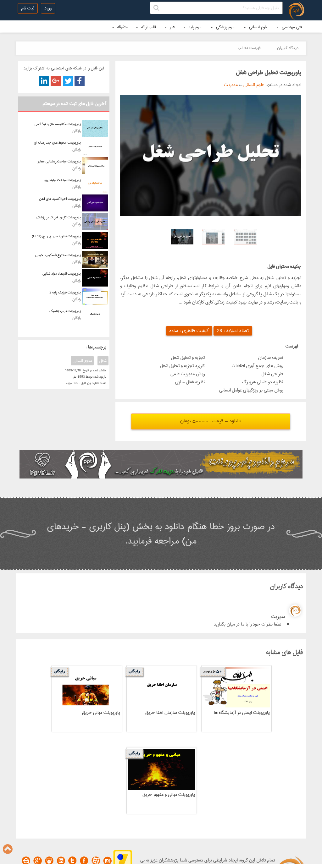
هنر (172, 27)
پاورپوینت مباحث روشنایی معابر (59, 161)
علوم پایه (195, 27)
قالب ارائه (148, 27)
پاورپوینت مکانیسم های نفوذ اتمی (58, 124)
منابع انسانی (82, 360)
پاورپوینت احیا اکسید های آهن (60, 198)
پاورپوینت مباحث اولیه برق (62, 180)
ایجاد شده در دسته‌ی (282, 84)
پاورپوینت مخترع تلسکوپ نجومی (58, 255)
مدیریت (231, 85)
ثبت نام (27, 8)
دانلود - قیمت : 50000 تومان (210, 421)
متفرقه (122, 27)
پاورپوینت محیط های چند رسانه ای (57, 142)
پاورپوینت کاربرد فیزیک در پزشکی (58, 217)
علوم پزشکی (225, 27)
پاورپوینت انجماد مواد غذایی (61, 273)
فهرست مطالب (249, 48)
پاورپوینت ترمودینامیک (65, 311)
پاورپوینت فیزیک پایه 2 (65, 292)
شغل (103, 360)
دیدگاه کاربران (287, 48)
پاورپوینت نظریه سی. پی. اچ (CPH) (56, 236)
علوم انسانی (258, 27)
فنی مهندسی (291, 27)
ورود (48, 8)
